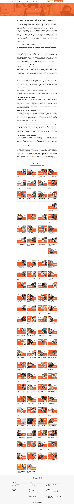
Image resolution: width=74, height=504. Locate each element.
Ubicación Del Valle (32, 485)
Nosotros (30, 486)
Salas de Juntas (14, 486)
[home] (14, 1)
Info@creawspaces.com (52, 484)
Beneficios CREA (32, 490)
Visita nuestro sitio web (27, 157)
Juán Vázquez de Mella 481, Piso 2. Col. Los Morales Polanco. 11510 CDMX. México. (54, 491)
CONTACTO (32, 1)
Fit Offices (14, 489)
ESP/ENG (37, 1)
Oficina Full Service (15, 484)
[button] (21, 2)
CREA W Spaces (32, 156)
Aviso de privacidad (32, 496)
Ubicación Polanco (32, 484)
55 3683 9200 (50, 1)
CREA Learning (31, 495)
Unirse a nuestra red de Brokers (34, 492)
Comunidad (31, 491)
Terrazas (13, 490)
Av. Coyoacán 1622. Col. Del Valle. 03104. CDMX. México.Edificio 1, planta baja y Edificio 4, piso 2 (54, 497)
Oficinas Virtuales (15, 485)
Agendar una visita (58, 1)
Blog (30, 489)
